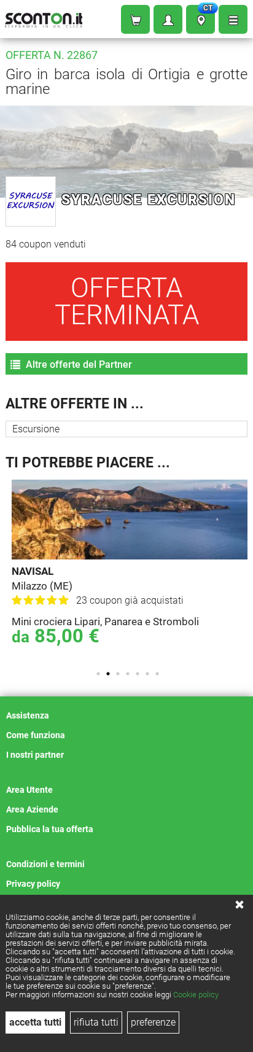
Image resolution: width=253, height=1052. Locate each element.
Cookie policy (196, 994)
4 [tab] (128, 674)
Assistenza (27, 715)
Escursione (36, 429)
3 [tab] (118, 674)
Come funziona (35, 735)
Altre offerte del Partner (77, 364)
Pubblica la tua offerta (49, 829)
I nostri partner (35, 755)
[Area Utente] (168, 19)
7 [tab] (157, 674)
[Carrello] (135, 19)
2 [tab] (108, 674)
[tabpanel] (129, 569)
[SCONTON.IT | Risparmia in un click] (43, 17)
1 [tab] (98, 674)
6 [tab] (147, 674)
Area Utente (29, 790)
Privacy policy (33, 884)
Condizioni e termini (45, 864)
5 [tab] (137, 674)
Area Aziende (32, 809)
